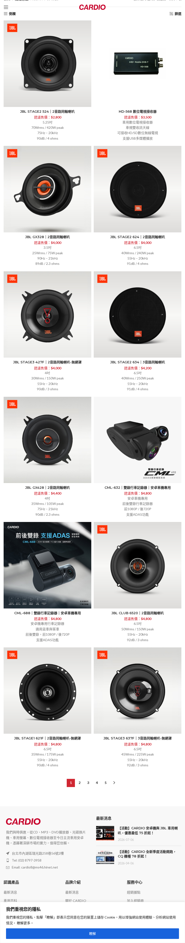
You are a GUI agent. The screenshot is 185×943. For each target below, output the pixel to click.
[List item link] (46, 860)
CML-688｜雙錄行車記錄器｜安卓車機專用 (47, 613)
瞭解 (92, 933)
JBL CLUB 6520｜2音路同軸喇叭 (138, 613)
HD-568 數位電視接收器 (138, 111)
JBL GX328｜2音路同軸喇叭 (47, 237)
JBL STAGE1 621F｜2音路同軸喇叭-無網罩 (47, 738)
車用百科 (10, 901)
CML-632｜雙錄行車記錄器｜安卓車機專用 (138, 487)
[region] (92, 922)
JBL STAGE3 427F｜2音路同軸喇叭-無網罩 (47, 362)
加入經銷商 (135, 901)
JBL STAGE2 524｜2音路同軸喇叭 (47, 111)
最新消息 (10, 892)
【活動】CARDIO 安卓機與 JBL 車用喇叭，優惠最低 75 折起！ (148, 830)
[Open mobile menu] (6, 7)
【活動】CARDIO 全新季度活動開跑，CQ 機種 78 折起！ (147, 854)
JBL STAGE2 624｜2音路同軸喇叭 (137, 237)
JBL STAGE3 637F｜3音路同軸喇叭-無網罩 (138, 738)
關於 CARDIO (75, 901)
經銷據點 (133, 892)
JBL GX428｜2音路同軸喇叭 (47, 487)
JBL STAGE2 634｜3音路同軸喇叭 (137, 362)
